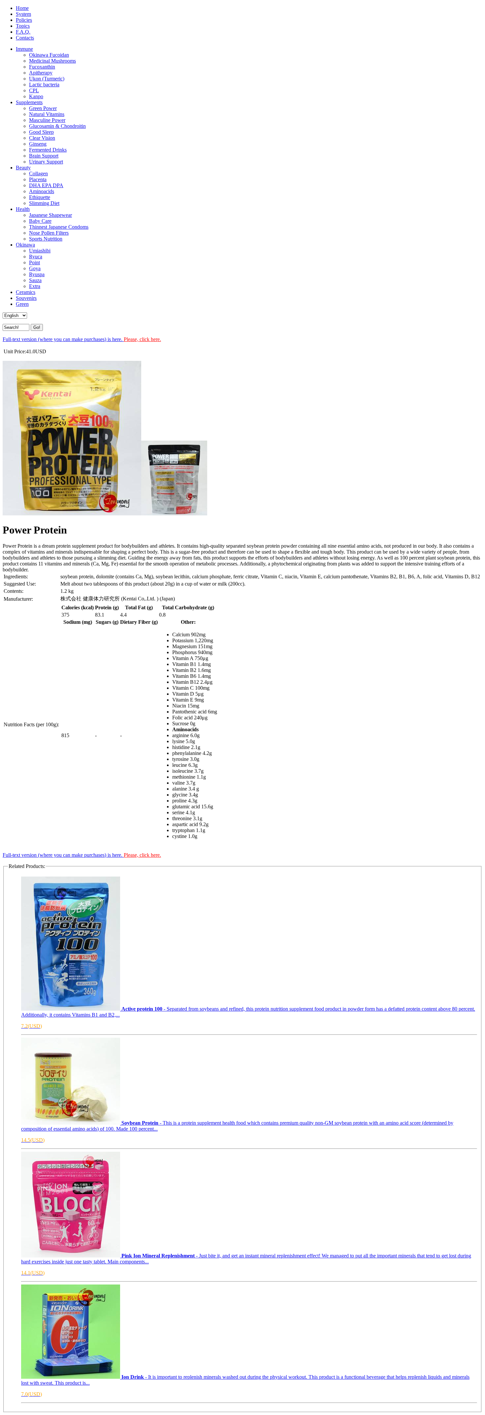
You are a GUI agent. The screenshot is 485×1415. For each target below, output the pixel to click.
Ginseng (38, 144)
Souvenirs (26, 298)
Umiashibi (39, 250)
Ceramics (25, 292)
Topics (23, 26)
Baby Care (40, 221)
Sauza (35, 280)
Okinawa (25, 244)
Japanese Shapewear (50, 215)
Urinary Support (46, 161)
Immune (24, 49)
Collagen (38, 173)
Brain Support (43, 156)
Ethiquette (39, 197)
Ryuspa (37, 274)
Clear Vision (42, 138)
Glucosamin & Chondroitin (57, 126)
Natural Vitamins (46, 114)
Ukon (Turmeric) (46, 78)
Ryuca (35, 256)
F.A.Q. (23, 32)
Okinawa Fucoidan (49, 55)
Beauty (23, 167)
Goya (35, 268)
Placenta (38, 179)
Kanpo (36, 96)
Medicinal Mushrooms (52, 61)
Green (22, 304)
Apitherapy (40, 72)
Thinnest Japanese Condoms (58, 227)
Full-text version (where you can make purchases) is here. (82, 339)
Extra (34, 286)
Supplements (29, 102)
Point (34, 262)
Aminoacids (41, 191)
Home (22, 8)
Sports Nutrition (45, 239)
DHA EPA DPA (46, 185)
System (23, 14)
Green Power (43, 108)
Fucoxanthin (42, 67)
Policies (24, 20)
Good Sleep (41, 132)
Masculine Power (47, 120)
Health (23, 209)
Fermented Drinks (48, 150)
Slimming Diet (44, 203)
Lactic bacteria (44, 84)
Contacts (25, 38)
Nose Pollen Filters (49, 233)
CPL (34, 90)
